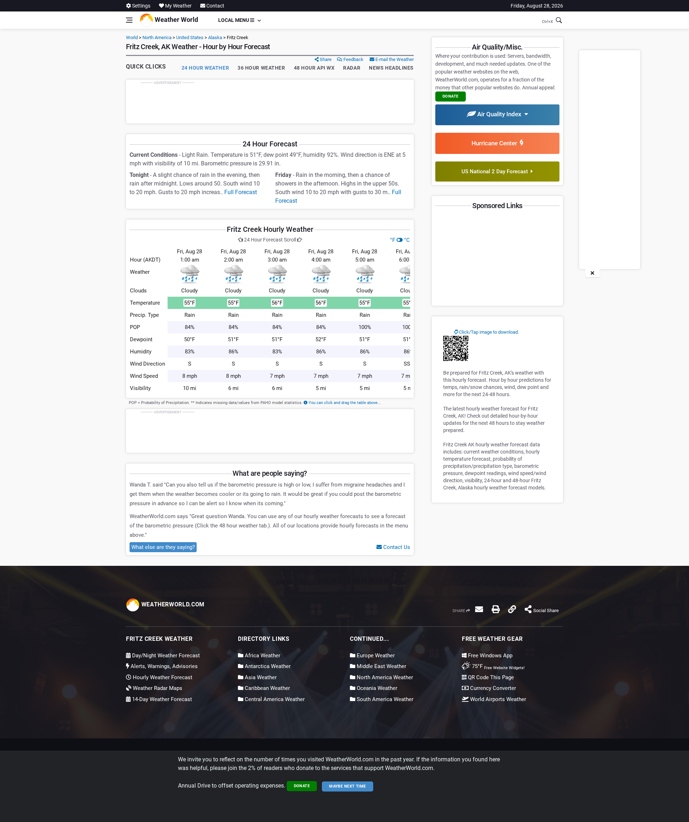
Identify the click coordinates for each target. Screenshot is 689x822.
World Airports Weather (497, 699)
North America (157, 37)
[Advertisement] (269, 101)
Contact (214, 6)
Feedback (353, 59)
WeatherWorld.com (172, 604)
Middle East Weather (380, 666)
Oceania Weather (376, 688)
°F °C (400, 240)
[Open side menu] (129, 20)
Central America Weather (274, 699)
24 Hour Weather (205, 68)
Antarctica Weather (267, 666)
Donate (302, 786)
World (132, 37)
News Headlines (391, 68)
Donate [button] (450, 96)
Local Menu (234, 20)
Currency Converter (492, 688)
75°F (497, 666)
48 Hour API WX (314, 68)
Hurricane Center (496, 143)
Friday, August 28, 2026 (537, 6)
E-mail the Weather (394, 59)
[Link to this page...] (512, 609)
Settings (140, 6)
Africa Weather (261, 655)
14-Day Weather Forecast (161, 699)
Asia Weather (260, 677)
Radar (351, 68)
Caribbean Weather (266, 688)
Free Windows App (489, 655)
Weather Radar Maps (156, 688)
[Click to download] (455, 348)
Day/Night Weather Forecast (165, 655)
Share (325, 59)
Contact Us (396, 547)
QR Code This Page (490, 677)
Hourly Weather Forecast (161, 677)
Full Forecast (240, 192)
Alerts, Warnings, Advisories (163, 666)
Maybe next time (347, 786)
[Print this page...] (495, 609)
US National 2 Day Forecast (496, 171)
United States (189, 37)
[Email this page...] (479, 609)
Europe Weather (375, 655)
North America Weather (384, 677)
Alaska (215, 37)
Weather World (175, 19)
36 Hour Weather (261, 68)
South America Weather (384, 699)
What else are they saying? (163, 547)
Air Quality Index (500, 114)
